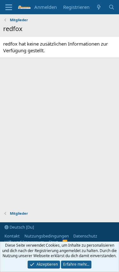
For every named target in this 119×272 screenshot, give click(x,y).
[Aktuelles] (99, 7)
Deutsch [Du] (21, 227)
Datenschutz (85, 236)
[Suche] (111, 7)
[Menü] (8, 7)
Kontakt (12, 236)
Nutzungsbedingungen (46, 236)
